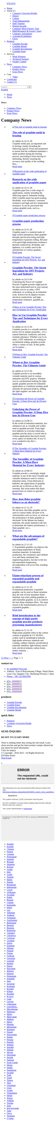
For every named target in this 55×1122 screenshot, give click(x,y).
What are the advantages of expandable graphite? (28, 537)
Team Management (20, 21)
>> (12, 658)
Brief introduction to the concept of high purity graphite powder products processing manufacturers (27, 620)
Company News (19, 66)
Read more (17, 166)
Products (11, 41)
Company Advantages (22, 33)
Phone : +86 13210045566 (19, 676)
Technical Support (20, 59)
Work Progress (19, 56)
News (9, 64)
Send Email (6, 758)
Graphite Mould (19, 46)
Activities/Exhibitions (22, 36)
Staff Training (18, 23)
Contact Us (12, 82)
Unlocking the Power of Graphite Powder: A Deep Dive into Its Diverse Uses (30, 412)
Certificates (12, 79)
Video (15, 77)
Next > (7, 658)
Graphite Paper (19, 51)
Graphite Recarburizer (22, 49)
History (15, 16)
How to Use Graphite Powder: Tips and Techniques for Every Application (30, 318)
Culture (15, 18)
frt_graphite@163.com (17, 669)
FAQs (15, 39)
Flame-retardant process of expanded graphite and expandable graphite (27, 578)
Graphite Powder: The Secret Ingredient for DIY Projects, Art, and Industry (29, 270)
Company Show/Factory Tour (25, 28)
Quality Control (19, 61)
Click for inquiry (8, 750)
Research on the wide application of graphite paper (29, 181)
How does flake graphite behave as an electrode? (26, 501)
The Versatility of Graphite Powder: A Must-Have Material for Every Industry (28, 462)
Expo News (17, 72)
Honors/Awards (19, 26)
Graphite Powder (20, 44)
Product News (18, 69)
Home (9, 8)
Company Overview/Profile (24, 13)
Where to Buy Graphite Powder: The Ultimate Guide (29, 364)
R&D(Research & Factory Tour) (26, 31)
